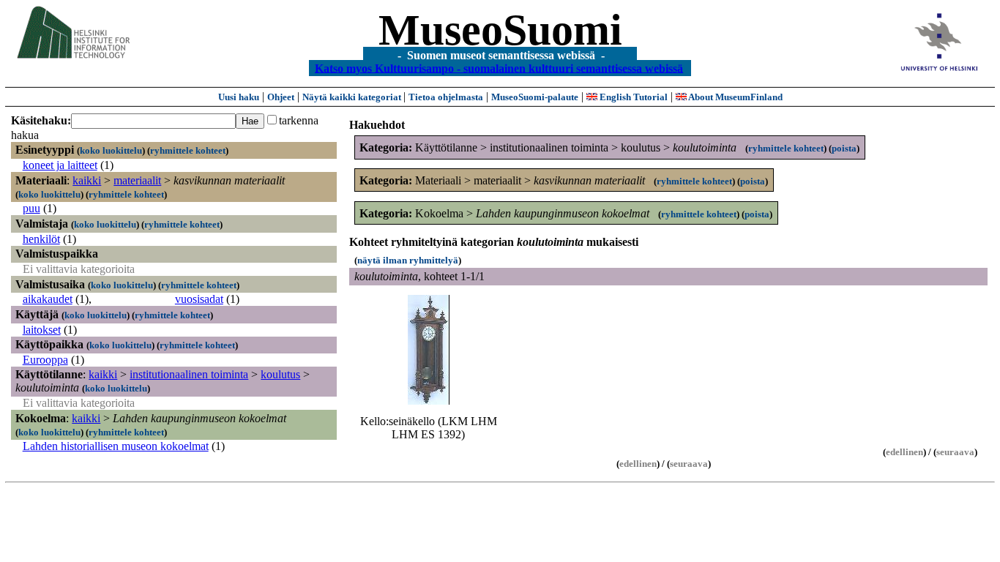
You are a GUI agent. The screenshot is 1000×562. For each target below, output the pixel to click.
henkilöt (41, 239)
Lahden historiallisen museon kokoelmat (116, 446)
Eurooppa (45, 359)
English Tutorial (632, 96)
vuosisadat (199, 299)
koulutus (280, 374)
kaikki (86, 180)
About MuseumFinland (735, 96)
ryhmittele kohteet (187, 150)
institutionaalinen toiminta (189, 374)
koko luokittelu (111, 150)
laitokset (42, 329)
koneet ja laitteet (60, 165)
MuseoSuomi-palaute (534, 96)
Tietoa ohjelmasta (445, 96)
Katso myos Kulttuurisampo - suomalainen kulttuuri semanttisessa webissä (499, 67)
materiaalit (137, 180)
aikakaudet (47, 299)
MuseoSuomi (500, 30)
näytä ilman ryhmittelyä (407, 260)
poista (844, 148)
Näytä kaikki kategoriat (352, 96)
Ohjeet (280, 96)
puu (31, 208)
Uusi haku (238, 96)
